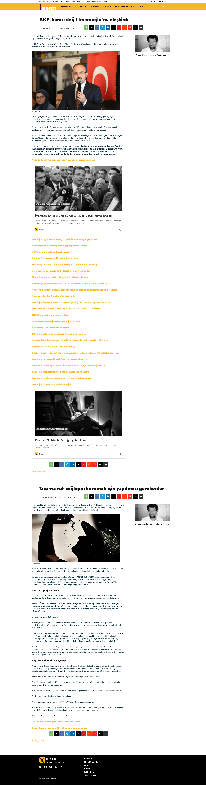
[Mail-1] (165, 1)
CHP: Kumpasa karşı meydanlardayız (50, 315)
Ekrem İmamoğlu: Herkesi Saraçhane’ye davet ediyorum (60, 277)
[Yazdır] (141, 27)
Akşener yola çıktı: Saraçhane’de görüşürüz (53, 296)
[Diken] (47, 7)
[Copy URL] (113, 27)
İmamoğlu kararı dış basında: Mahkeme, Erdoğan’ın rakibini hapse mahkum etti (71, 302)
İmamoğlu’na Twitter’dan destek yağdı (51, 384)
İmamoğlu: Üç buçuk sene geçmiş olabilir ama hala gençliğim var (64, 239)
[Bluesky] (154, 1)
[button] (163, 6)
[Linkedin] (108, 27)
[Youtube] (160, 1)
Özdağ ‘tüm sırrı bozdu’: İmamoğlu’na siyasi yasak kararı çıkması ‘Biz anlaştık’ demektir (75, 353)
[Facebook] (162, 1)
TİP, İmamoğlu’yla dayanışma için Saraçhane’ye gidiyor (59, 334)
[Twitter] (157, 1)
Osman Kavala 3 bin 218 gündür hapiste (152, 55)
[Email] (135, 27)
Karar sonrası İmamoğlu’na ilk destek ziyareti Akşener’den (61, 271)
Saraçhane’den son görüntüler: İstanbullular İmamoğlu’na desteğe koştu (68, 365)
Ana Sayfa (35, 471)
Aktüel (42, 471)
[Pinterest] (119, 27)
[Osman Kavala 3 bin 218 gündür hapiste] (152, 43)
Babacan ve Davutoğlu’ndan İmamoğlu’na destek (57, 321)
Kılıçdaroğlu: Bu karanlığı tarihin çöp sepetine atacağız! (59, 246)
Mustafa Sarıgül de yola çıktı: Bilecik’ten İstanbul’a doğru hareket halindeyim (70, 340)
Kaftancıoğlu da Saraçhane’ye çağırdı (51, 328)
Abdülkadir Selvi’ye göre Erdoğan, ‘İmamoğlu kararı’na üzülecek (64, 160)
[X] (91, 27)
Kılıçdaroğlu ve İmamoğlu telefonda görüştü (54, 346)
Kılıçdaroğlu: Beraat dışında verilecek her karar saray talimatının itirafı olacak (71, 283)
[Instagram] (151, 1)
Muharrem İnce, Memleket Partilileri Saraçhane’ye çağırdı (60, 372)
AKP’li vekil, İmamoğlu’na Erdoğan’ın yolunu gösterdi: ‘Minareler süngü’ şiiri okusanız (74, 290)
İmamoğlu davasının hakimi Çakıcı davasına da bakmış (59, 359)
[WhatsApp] (86, 27)
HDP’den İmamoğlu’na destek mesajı (50, 252)
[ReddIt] (124, 27)
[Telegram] (102, 27)
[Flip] (130, 27)
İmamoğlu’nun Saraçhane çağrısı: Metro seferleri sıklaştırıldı (62, 378)
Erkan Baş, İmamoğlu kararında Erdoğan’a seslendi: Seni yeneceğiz (65, 265)
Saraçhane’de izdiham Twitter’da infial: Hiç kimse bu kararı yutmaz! (66, 309)
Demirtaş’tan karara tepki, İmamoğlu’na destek (56, 258)
